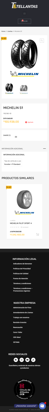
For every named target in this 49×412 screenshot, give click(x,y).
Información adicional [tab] (12, 149)
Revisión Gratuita (19, 322)
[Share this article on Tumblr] (41, 133)
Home (3, 31)
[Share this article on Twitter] (19, 133)
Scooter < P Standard (12, 164)
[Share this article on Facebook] (15, 133)
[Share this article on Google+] (24, 133)
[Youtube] (27, 360)
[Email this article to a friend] (15, 137)
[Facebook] (16, 360)
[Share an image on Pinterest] (28, 133)
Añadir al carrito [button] (37, 234)
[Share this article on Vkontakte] (37, 133)
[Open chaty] (42, 405)
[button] (25, 13)
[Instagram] (22, 360)
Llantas (9, 31)
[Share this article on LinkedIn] (32, 133)
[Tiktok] (33, 360)
